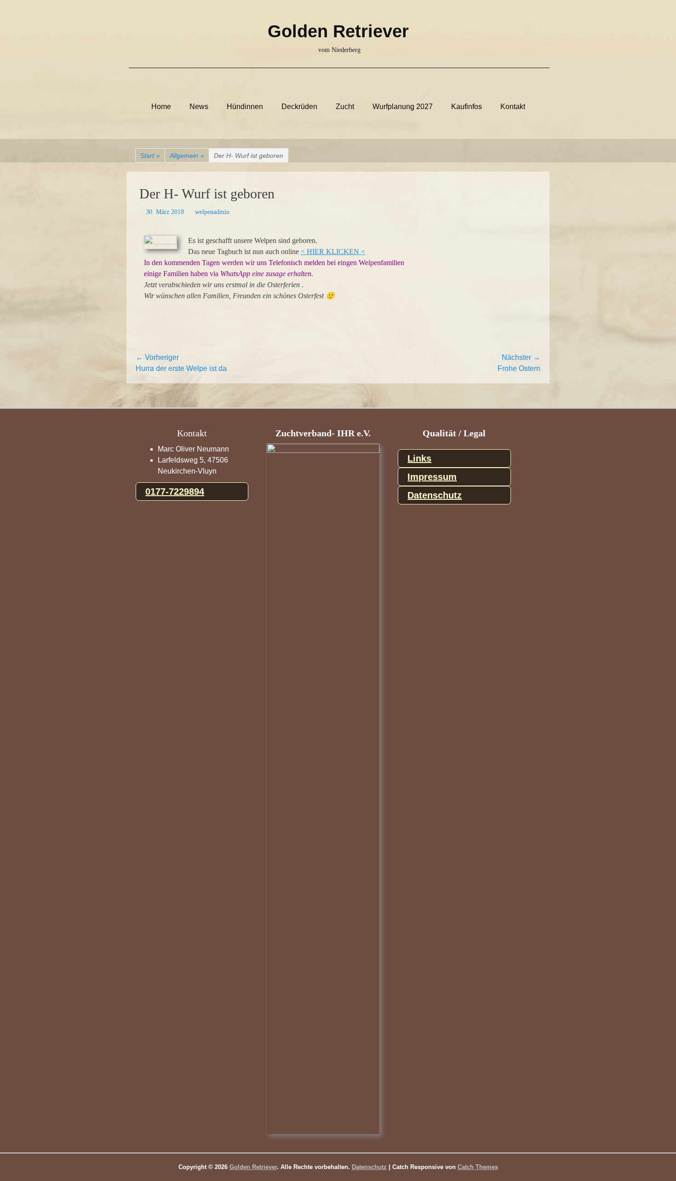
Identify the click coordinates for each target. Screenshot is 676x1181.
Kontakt (512, 106)
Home (161, 106)
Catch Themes (478, 1167)
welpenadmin (212, 211)
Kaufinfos (466, 106)
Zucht (345, 106)
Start (150, 155)
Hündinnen (245, 106)
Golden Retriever (338, 31)
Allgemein (187, 155)
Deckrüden (299, 106)
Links (419, 458)
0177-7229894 (174, 491)
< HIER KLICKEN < (333, 251)
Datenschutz (434, 495)
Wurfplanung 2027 (402, 106)
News (198, 106)
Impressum (432, 477)
